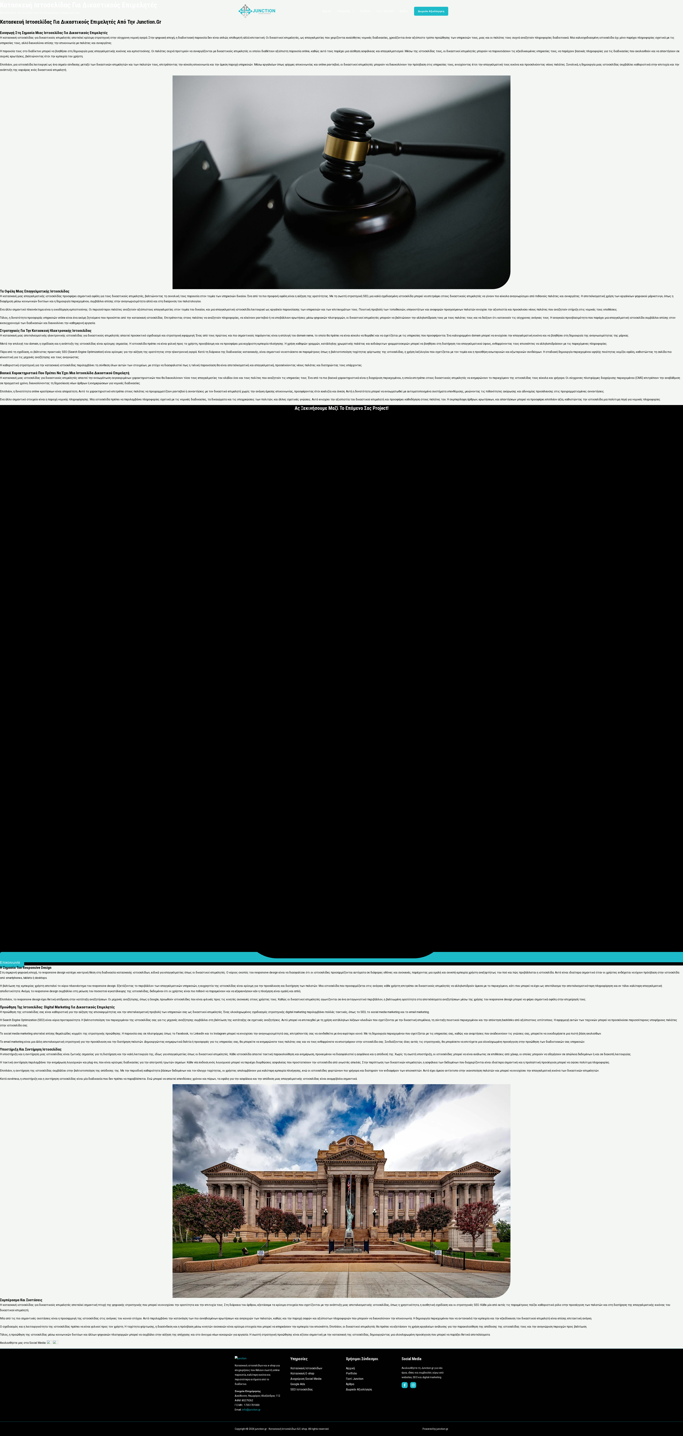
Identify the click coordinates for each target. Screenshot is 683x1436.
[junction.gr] (257, 11)
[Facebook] (405, 1385)
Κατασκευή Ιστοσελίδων (306, 1368)
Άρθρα (350, 1384)
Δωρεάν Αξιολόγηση (359, 1389)
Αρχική (350, 1368)
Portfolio (351, 1373)
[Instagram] (413, 1385)
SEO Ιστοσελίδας (301, 1389)
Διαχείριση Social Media (305, 1378)
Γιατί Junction (354, 1378)
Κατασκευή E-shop (302, 1373)
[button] (352, 11)
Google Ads (297, 1384)
